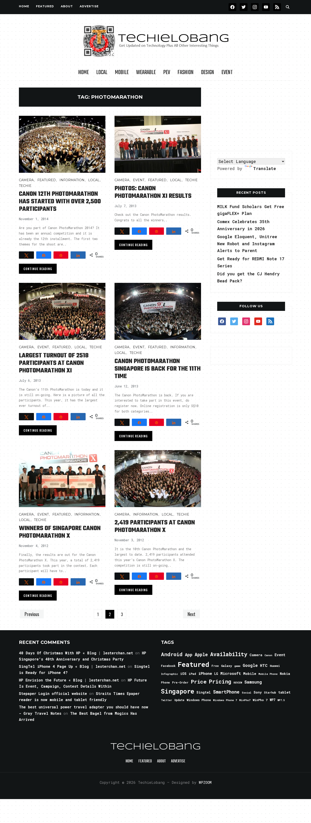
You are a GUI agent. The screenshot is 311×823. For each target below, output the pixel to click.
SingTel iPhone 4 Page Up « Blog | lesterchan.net (72, 666)
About (67, 6)
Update (179, 700)
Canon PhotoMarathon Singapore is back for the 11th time (158, 368)
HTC (264, 665)
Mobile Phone (268, 674)
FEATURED (45, 6)
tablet (284, 692)
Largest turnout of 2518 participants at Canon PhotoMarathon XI (54, 363)
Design (207, 72)
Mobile (122, 72)
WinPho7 (244, 700)
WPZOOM (205, 782)
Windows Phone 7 (225, 700)
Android (172, 654)
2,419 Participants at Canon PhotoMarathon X (155, 526)
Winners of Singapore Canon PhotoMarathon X (60, 532)
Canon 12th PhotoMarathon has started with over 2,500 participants (60, 201)
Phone (165, 682)
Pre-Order (180, 682)
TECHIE (25, 186)
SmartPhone (226, 692)
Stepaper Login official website (53, 693)
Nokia (285, 673)
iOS (183, 673)
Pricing (220, 681)
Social (246, 692)
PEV (166, 72)
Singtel (203, 692)
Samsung (253, 682)
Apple (201, 654)
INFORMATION (71, 180)
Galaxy (226, 666)
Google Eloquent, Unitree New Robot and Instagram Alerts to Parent (247, 243)
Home (24, 6)
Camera (26, 180)
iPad (192, 674)
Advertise (89, 6)
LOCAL (101, 72)
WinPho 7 (260, 700)
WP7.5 (281, 700)
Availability (228, 654)
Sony (258, 692)
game (237, 666)
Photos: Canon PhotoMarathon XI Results (153, 192)
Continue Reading (37, 268)
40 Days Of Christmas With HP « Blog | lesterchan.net (76, 652)
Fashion (186, 72)
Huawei (275, 666)
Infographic (169, 674)
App (188, 654)
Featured (193, 664)
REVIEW (238, 682)
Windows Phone (199, 700)
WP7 (272, 700)
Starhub (270, 692)
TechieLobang (155, 747)
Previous (32, 614)
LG (216, 673)
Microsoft (230, 673)
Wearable (146, 72)
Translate (264, 168)
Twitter (166, 700)
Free (215, 666)
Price (198, 681)
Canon (268, 655)
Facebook (168, 666)
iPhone (205, 673)
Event (227, 72)
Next (191, 614)
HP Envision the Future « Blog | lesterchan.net (69, 680)
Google (250, 665)
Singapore (177, 691)
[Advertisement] (251, 116)
